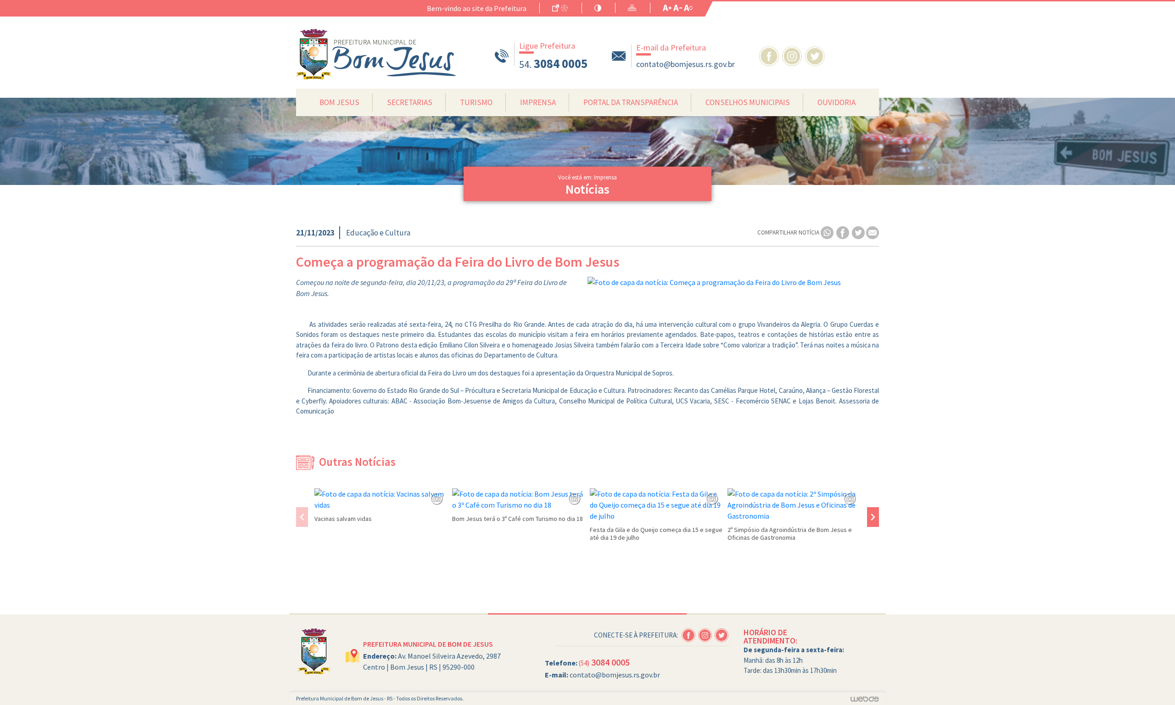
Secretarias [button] (409, 102)
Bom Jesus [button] (339, 102)
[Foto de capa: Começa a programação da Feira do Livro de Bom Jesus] (733, 282)
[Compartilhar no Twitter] (859, 232)
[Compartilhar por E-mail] (872, 232)
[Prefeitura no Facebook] (770, 55)
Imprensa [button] (538, 102)
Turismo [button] (476, 102)
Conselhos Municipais (747, 102)
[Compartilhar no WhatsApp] (828, 232)
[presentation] (302, 517)
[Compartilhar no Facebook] (843, 232)
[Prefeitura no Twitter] (816, 55)
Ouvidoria (836, 102)
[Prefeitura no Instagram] (793, 55)
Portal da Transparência (630, 102)
